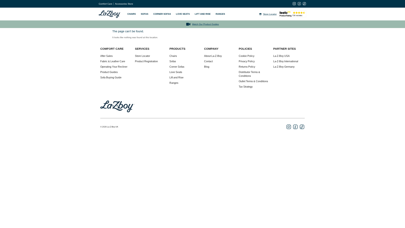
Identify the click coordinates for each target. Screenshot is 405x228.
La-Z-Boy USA (281, 56)
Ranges (220, 14)
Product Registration (146, 61)
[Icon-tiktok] (304, 4)
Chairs (131, 14)
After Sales (106, 56)
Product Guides (109, 72)
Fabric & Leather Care (112, 61)
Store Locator (142, 56)
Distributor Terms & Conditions (249, 74)
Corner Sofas (162, 14)
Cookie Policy (246, 56)
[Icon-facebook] (299, 4)
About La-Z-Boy (213, 56)
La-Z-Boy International (285, 61)
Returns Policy (247, 66)
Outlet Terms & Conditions (253, 81)
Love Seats (183, 14)
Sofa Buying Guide (111, 77)
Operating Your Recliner (113, 66)
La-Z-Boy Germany (284, 66)
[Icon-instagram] (294, 4)
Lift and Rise (203, 14)
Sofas (144, 14)
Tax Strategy (246, 86)
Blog (206, 66)
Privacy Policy (247, 61)
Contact (208, 61)
